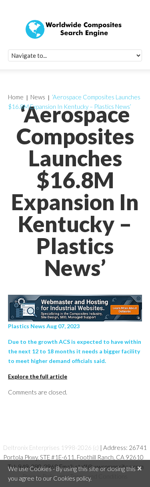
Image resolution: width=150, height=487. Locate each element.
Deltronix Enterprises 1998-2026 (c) (51, 447)
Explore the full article (37, 376)
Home (16, 97)
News (37, 97)
